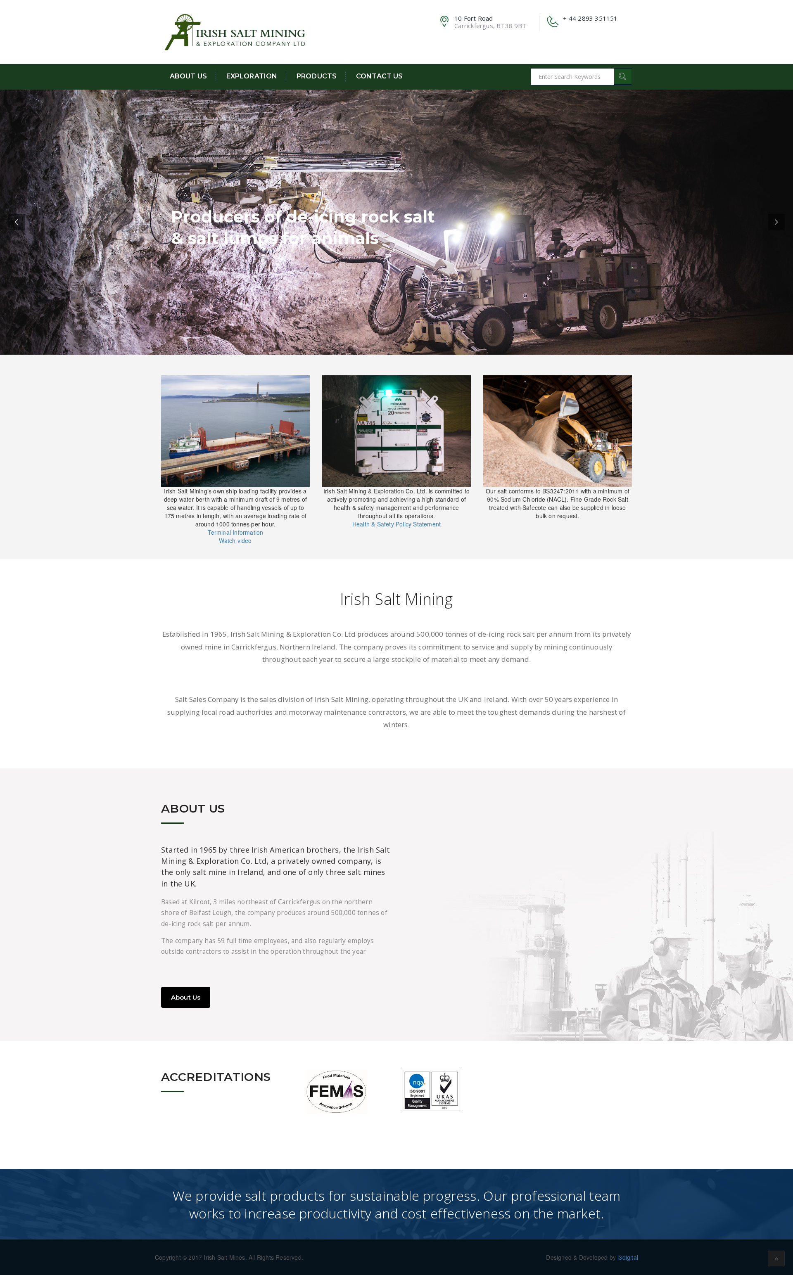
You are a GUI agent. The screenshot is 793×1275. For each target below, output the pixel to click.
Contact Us (379, 76)
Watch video (235, 540)
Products (317, 76)
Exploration (252, 76)
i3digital (627, 1257)
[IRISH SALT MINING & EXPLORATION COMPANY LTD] (235, 31)
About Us (188, 76)
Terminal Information (236, 532)
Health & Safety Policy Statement (396, 524)
